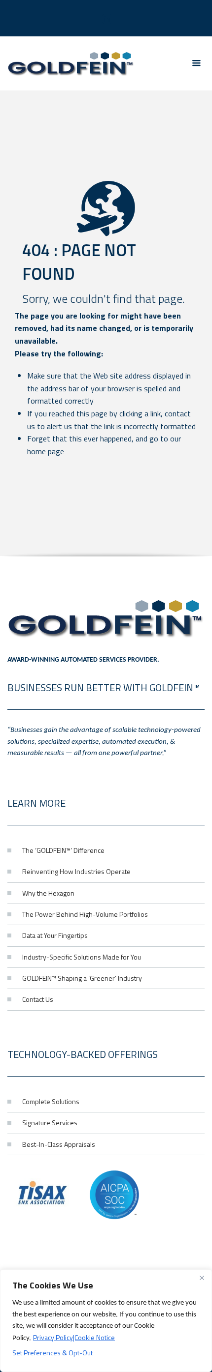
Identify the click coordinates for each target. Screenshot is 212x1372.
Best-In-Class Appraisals (58, 1144)
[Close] (202, 1278)
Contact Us (37, 999)
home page (45, 451)
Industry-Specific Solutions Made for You (81, 957)
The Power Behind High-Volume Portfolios (85, 914)
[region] (106, 1320)
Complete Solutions (50, 1101)
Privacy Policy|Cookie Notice (74, 1337)
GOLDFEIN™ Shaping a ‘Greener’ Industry (82, 978)
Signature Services (49, 1122)
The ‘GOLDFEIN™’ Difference (63, 850)
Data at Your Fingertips (55, 935)
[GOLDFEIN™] (71, 63)
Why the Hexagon (48, 893)
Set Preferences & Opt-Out (52, 1352)
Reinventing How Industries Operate (76, 871)
